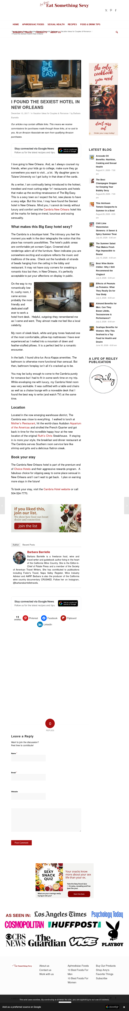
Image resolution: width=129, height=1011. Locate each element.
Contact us (45, 970)
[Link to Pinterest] (111, 10)
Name (14, 753)
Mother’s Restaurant (23, 423)
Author (16, 545)
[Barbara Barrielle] (19, 563)
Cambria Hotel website (57, 489)
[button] (64, 1007)
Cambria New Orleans (57, 209)
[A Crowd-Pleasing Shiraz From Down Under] (126, 505)
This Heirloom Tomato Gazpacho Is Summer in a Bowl (106, 207)
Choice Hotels (22, 469)
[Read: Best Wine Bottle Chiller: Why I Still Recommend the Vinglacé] (92, 264)
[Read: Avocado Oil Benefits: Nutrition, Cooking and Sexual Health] (92, 157)
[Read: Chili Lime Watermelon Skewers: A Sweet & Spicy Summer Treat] (92, 224)
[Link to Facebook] (115, 10)
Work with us (46, 974)
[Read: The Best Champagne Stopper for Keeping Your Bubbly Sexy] (92, 181)
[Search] (116, 32)
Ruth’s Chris (45, 436)
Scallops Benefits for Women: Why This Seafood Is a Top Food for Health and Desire (107, 334)
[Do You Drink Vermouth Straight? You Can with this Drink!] (2, 505)
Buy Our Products (106, 965)
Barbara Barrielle (38, 552)
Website (14, 791)
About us (44, 965)
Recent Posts (28, 545)
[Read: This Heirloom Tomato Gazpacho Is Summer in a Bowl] (92, 204)
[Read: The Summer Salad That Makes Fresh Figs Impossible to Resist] (92, 245)
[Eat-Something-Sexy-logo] (64, 10)
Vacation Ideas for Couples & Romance (50, 113)
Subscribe (101, 978)
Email (14, 772)
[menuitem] (15, 24)
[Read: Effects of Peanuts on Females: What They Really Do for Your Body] (92, 285)
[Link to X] (106, 10)
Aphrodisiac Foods (78, 965)
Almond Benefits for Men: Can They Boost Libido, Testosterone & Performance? (106, 311)
